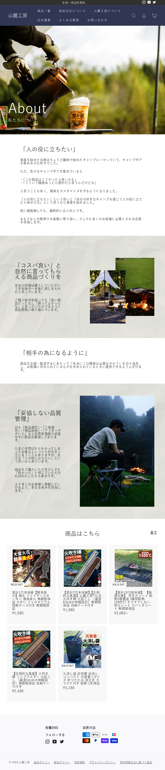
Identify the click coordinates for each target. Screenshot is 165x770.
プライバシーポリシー (102, 762)
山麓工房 (17, 15)
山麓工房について (107, 10)
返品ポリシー (42, 762)
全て (153, 532)
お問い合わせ (97, 20)
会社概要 (44, 20)
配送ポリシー (62, 762)
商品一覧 (44, 10)
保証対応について (72, 10)
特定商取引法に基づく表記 (136, 762)
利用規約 (79, 762)
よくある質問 (69, 20)
